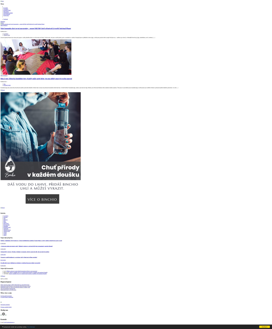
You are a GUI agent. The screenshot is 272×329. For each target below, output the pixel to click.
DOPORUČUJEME (8, 13)
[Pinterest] (3, 315)
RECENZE (6, 11)
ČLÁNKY (5, 9)
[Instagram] (5, 315)
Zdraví (4, 235)
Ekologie (5, 217)
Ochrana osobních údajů (6, 307)
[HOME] (2, 1)
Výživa (5, 232)
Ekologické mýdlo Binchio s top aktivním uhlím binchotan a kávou (16, 286)
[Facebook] (1, 315)
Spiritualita (5, 228)
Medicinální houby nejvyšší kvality (8, 290)
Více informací (31, 327)
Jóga (4, 84)
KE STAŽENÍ (6, 14)
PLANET (5, 7)
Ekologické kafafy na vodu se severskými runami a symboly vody (15, 287)
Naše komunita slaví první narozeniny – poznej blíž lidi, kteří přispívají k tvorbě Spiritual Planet (36, 28)
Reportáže (5, 226)
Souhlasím (264, 327)
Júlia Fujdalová (4, 25)
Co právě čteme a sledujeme (7, 297)
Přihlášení (3, 21)
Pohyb (4, 222)
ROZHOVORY (7, 10)
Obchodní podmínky (5, 304)
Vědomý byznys (7, 230)
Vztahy (5, 233)
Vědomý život (6, 35)
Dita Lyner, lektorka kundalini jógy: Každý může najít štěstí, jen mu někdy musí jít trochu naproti (36, 79)
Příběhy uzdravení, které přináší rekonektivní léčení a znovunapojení (22, 271)
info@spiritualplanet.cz (9, 322)
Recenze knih (6, 224)
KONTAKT (6, 15)
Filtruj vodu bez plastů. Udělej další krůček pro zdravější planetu (15, 284)
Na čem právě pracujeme (6, 296)
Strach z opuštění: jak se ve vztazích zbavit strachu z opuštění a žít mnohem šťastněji (28, 272)
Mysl (4, 221)
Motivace (5, 219)
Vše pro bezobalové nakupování (8, 288)
